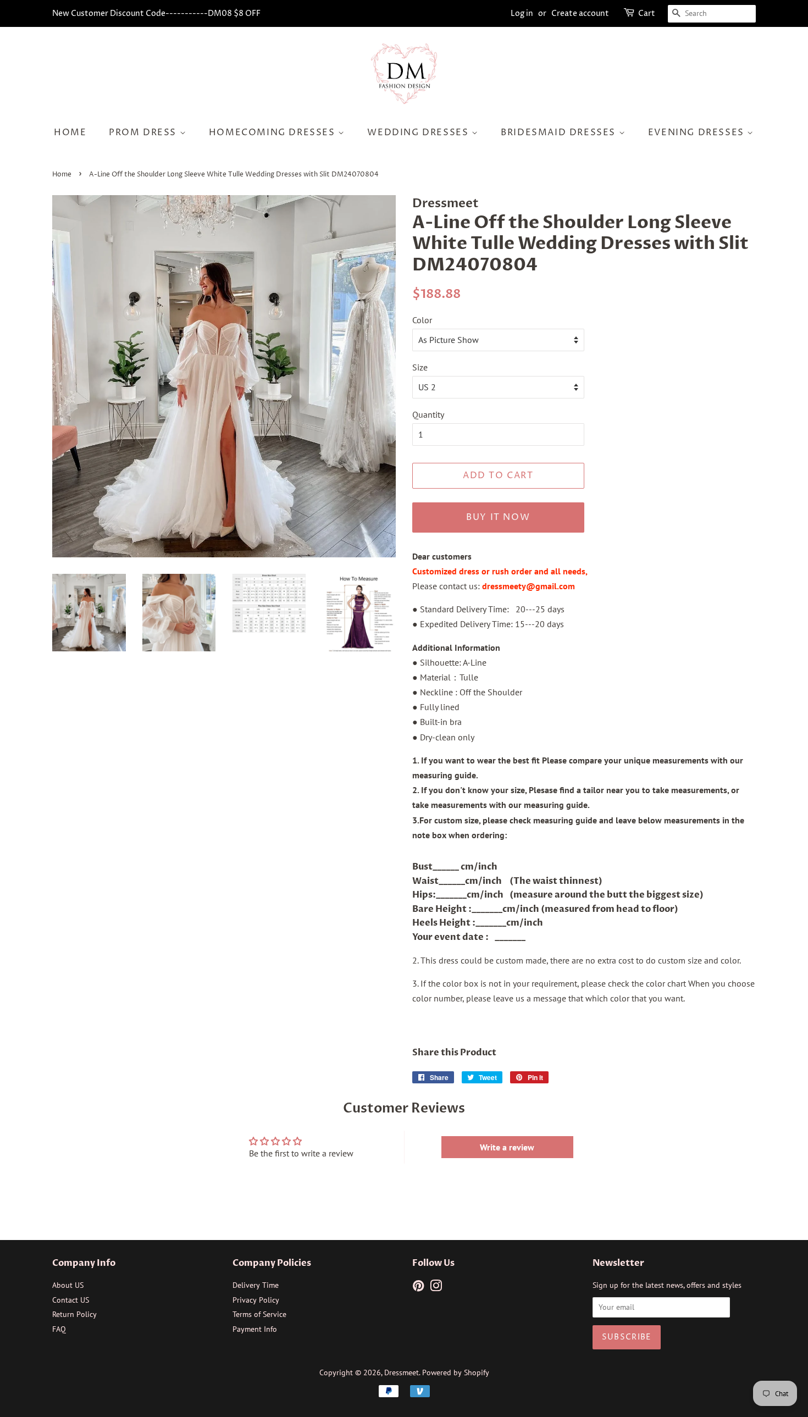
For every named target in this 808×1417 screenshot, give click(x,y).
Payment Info (255, 1329)
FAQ (59, 1329)
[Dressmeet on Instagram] (436, 1288)
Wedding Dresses (419, 132)
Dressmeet (401, 1372)
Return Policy (74, 1314)
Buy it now (498, 517)
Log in (522, 13)
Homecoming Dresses (273, 132)
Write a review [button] (507, 1147)
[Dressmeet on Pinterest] (418, 1288)
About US (68, 1285)
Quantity (428, 414)
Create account (580, 13)
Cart (646, 13)
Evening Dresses (698, 132)
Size (420, 367)
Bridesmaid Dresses (559, 132)
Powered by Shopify (455, 1372)
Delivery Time (256, 1285)
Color (422, 319)
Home (70, 132)
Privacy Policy (256, 1300)
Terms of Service (259, 1314)
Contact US (70, 1300)
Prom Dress (144, 132)
